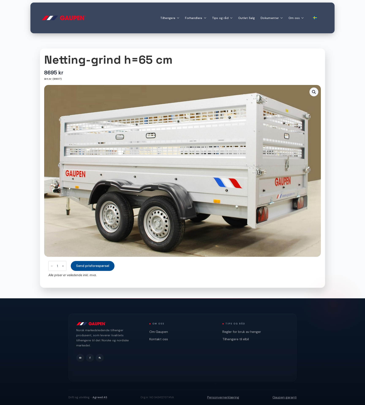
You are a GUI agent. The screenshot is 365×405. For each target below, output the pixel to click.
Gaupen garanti (284, 397)
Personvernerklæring (223, 397)
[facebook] (90, 358)
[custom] (100, 358)
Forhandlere (193, 18)
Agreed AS (100, 397)
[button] (313, 91)
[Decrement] (51, 266)
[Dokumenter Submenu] (282, 18)
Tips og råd (220, 18)
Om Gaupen (158, 332)
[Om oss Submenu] (303, 18)
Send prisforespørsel (92, 266)
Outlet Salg (246, 18)
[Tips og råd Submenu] (232, 18)
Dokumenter (270, 18)
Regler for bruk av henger (241, 332)
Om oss (294, 18)
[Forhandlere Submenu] (205, 18)
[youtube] (80, 358)
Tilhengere (167, 18)
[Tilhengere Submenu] (178, 18)
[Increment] (63, 266)
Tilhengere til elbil (235, 339)
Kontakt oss (158, 339)
